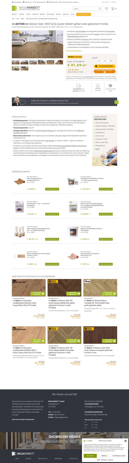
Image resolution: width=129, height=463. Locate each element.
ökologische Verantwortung (43, 151)
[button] (125, 441)
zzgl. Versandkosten (88, 76)
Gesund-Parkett (80, 31)
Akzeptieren (90, 456)
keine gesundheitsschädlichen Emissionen (72, 146)
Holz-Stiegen (49, 141)
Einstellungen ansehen (119, 456)
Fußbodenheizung (73, 36)
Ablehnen (104, 456)
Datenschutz (104, 459)
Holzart (96, 34)
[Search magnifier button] (100, 8)
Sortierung (85, 39)
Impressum (110, 459)
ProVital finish (110, 31)
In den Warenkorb (106, 66)
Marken (42, 14)
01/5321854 (56, 412)
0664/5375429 (59, 415)
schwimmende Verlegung (45, 131)
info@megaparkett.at (61, 417)
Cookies (98, 459)
